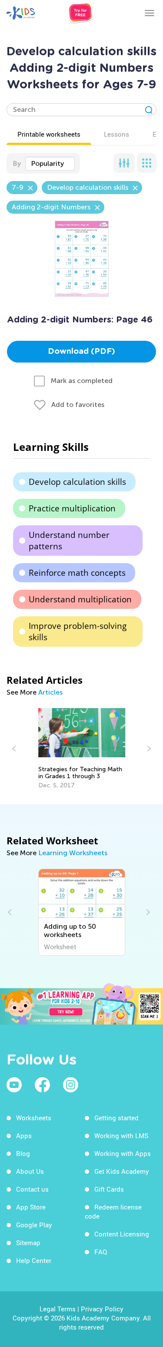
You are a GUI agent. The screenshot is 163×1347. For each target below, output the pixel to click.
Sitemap (28, 1242)
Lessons (116, 134)
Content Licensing (121, 1233)
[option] (82, 748)
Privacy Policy (102, 1308)
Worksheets (33, 1117)
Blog (23, 1153)
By (17, 163)
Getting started (116, 1117)
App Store (31, 1207)
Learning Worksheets (72, 853)
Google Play (34, 1224)
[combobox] (50, 164)
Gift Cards (109, 1189)
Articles (50, 692)
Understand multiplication (80, 599)
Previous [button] (15, 748)
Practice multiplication (72, 508)
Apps (24, 1135)
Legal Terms (58, 1308)
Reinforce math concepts (77, 572)
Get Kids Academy (121, 1171)
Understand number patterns (69, 540)
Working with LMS (121, 1135)
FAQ (100, 1251)
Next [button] (147, 748)
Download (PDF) (81, 352)
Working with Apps (122, 1153)
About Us (30, 1171)
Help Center (33, 1260)
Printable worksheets (48, 134)
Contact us (32, 1189)
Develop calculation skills (77, 481)
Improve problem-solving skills (77, 631)
